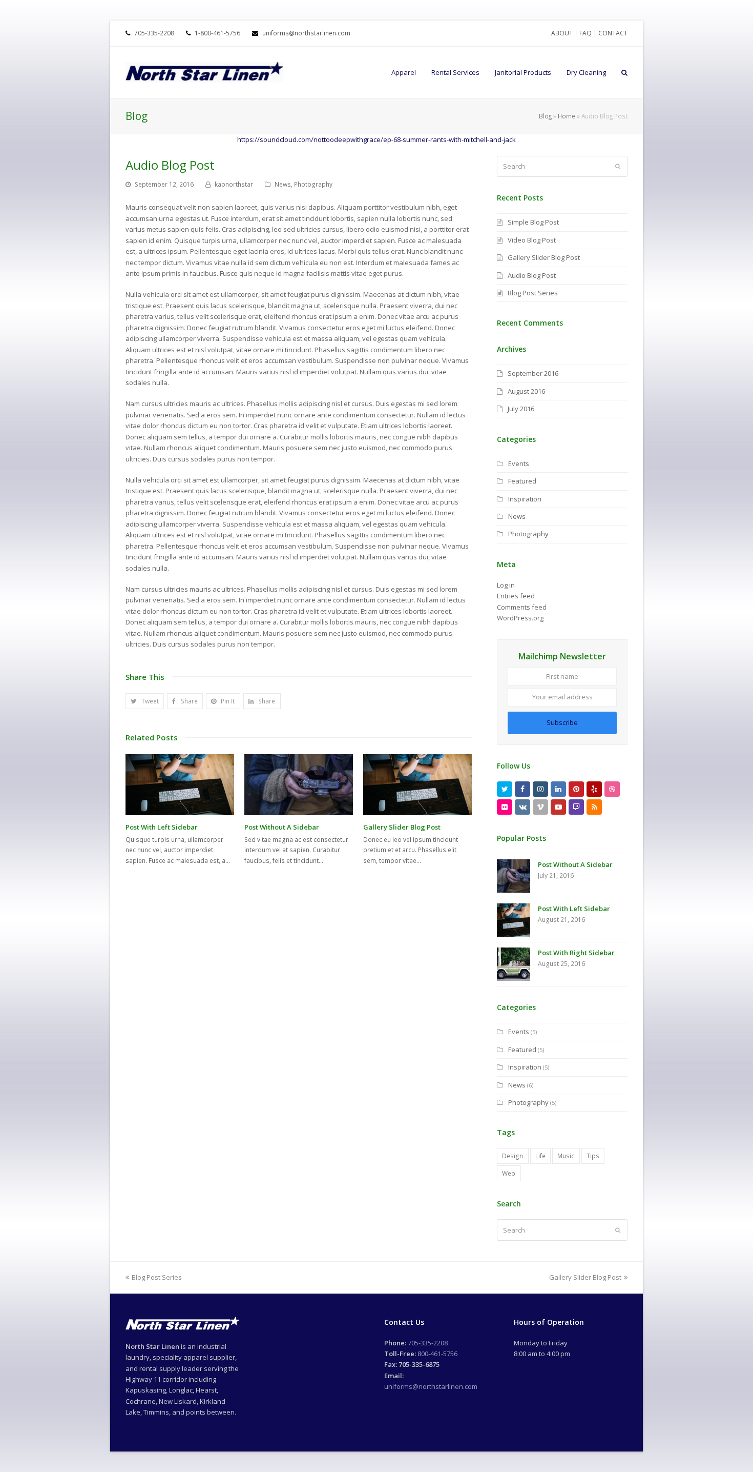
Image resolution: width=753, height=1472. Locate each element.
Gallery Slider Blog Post (402, 827)
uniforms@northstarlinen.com (305, 33)
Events (518, 463)
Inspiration (524, 498)
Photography (313, 184)
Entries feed (516, 595)
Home (566, 116)
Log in (506, 585)
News (283, 184)
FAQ (585, 33)
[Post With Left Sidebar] (180, 784)
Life (540, 1156)
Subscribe (562, 722)
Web (508, 1173)
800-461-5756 (437, 1353)
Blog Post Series (533, 292)
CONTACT (613, 33)
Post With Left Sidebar (162, 827)
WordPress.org (520, 617)
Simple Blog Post (533, 222)
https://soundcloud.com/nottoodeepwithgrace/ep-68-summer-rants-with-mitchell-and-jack (376, 139)
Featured (522, 481)
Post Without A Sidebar (281, 827)
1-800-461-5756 (216, 33)
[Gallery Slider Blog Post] (417, 784)
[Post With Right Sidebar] (513, 964)
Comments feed (522, 607)
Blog (545, 116)
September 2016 (533, 373)
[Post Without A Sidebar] (298, 784)
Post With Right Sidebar (576, 952)
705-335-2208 (154, 33)
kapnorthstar (234, 184)
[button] (145, 701)
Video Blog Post (532, 240)
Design (512, 1156)
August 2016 (526, 391)
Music (565, 1156)
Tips (593, 1156)
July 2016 (521, 408)
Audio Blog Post (532, 275)
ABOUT (562, 33)
